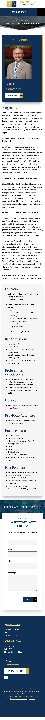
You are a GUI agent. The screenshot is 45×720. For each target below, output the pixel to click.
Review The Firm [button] (15, 671)
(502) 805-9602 (13, 89)
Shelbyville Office (13, 641)
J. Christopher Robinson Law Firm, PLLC (23, 691)
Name (10, 537)
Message (12, 572)
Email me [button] (12, 95)
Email (11, 549)
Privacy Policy (27, 696)
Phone (11, 561)
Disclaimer (9, 696)
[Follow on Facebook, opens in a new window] (6, 677)
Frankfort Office (13, 624)
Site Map (17, 696)
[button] (41, 12)
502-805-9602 (19, 12)
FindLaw (32, 699)
